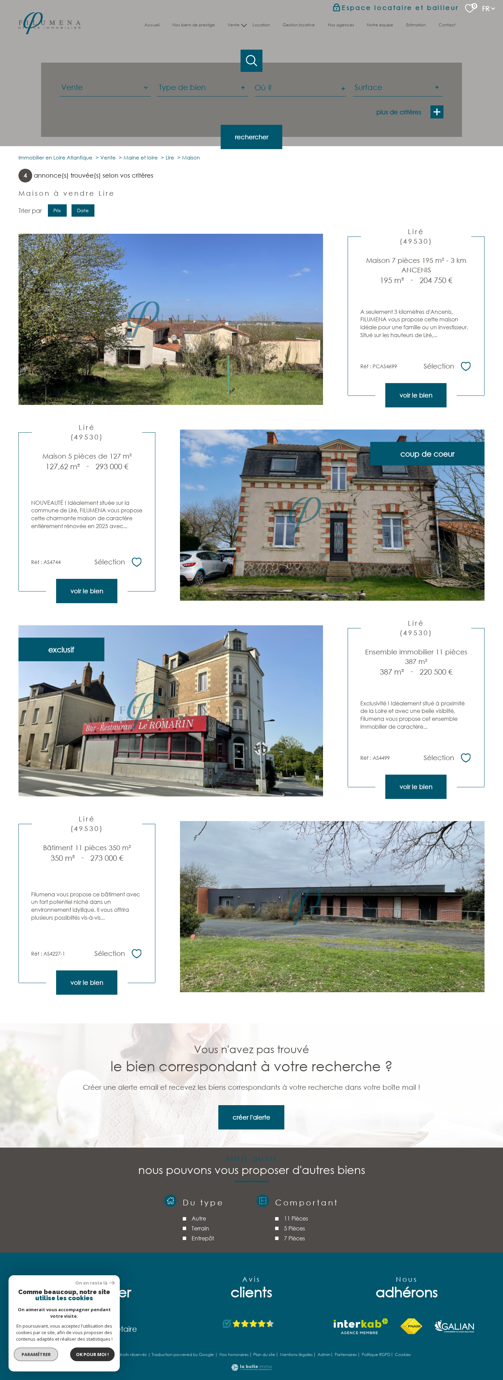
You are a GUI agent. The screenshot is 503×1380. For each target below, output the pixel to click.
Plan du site (264, 1354)
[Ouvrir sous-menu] (244, 24)
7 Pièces (294, 1238)
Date (83, 210)
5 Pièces (294, 1228)
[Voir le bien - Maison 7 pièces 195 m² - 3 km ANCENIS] (170, 319)
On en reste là (91, 1283)
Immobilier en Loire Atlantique (55, 157)
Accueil (151, 25)
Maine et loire (141, 157)
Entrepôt (202, 1238)
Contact (447, 25)
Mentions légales (296, 1354)
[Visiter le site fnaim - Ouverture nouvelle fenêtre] (411, 1326)
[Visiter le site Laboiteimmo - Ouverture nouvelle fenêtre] (251, 1368)
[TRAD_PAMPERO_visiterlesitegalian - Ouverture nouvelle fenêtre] (454, 1326)
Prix (57, 210)
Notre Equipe (380, 25)
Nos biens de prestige (193, 25)
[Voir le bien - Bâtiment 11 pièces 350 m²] (332, 906)
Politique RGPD (376, 1354)
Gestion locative (299, 25)
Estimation (416, 25)
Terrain (200, 1228)
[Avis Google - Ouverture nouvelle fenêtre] (248, 1324)
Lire (170, 157)
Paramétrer (36, 1354)
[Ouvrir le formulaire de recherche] (252, 61)
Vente (108, 157)
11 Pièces (296, 1218)
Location (261, 25)
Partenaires (346, 1354)
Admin (324, 1354)
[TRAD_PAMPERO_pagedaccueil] (49, 32)
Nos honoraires (234, 1354)
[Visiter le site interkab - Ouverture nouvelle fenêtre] (361, 1326)
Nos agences (341, 25)
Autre (198, 1218)
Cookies (403, 1354)
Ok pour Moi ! (92, 1354)
